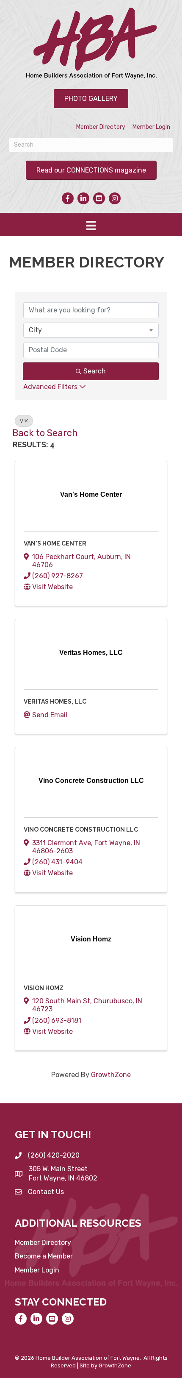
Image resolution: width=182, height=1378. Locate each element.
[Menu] (91, 225)
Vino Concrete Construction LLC (81, 829)
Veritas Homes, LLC (55, 701)
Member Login (151, 127)
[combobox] (91, 330)
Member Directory (100, 127)
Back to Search (45, 433)
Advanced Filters (50, 387)
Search (94, 371)
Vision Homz (43, 988)
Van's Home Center (55, 543)
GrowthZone (111, 1075)
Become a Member (44, 1256)
